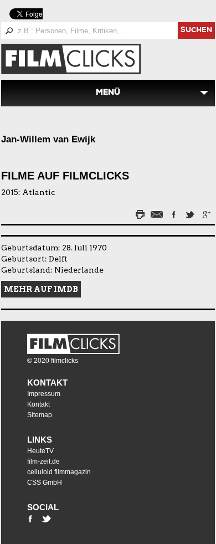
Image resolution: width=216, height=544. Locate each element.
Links (39, 439)
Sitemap (39, 415)
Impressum (43, 394)
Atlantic (38, 192)
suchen (196, 30)
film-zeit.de (43, 461)
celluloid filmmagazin (59, 472)
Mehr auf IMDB (41, 289)
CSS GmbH (44, 482)
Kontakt (47, 382)
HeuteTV (40, 451)
